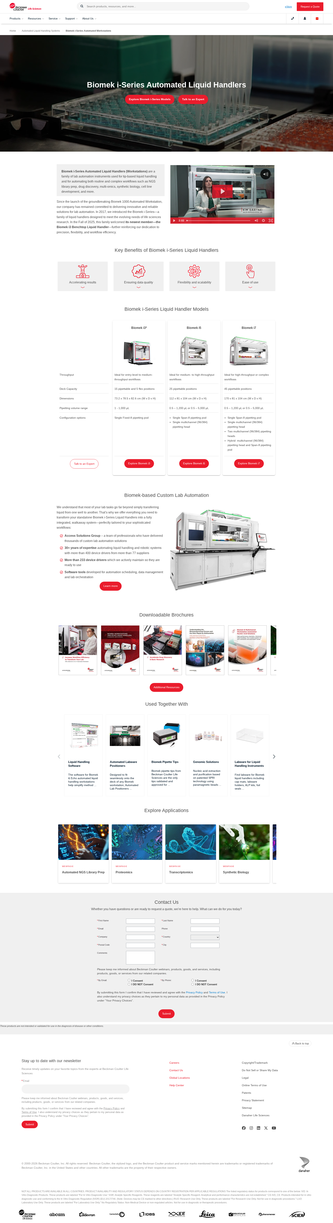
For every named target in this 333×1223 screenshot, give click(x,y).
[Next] (274, 756)
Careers (174, 1062)
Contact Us (176, 1070)
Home (13, 30)
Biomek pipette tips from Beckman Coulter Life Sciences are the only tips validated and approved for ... (166, 777)
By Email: (102, 980)
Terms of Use (217, 992)
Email (100, 928)
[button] (81, 6)
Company (102, 937)
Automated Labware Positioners (123, 763)
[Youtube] (274, 1129)
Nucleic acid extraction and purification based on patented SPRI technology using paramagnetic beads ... (207, 777)
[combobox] (163, 6)
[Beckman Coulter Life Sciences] (25, 6)
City (164, 945)
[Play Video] (174, 221)
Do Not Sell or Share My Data (260, 1070)
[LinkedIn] (258, 1129)
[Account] (305, 18)
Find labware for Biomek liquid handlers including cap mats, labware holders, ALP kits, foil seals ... (249, 781)
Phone (165, 928)
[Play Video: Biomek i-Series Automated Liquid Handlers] (222, 191)
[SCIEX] (296, 1215)
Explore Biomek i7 (249, 463)
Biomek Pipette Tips (164, 762)
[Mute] (256, 221)
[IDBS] (147, 1215)
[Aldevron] (87, 1215)
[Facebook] (244, 1129)
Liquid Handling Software (79, 763)
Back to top (302, 1043)
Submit (166, 1013)
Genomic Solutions (206, 762)
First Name (103, 920)
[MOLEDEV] (237, 1215)
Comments (102, 953)
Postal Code (103, 945)
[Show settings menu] (263, 221)
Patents (246, 1092)
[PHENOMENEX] (267, 1215)
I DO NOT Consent (142, 984)
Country (166, 937)
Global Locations (179, 1077)
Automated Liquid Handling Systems (41, 30)
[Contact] (292, 18)
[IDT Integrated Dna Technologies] (177, 1215)
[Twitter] (266, 1129)
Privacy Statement (253, 1100)
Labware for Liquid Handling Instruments (249, 763)
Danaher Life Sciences (255, 1115)
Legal (245, 1077)
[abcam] (57, 1215)
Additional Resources (166, 687)
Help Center (176, 1085)
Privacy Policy (194, 992)
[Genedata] (117, 1215)
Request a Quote (310, 6)
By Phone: (166, 980)
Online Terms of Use (254, 1085)
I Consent (137, 980)
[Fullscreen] (270, 221)
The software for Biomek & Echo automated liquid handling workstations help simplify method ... (83, 780)
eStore (288, 6)
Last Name (167, 920)
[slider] (219, 221)
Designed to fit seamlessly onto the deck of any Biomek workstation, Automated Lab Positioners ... (124, 781)
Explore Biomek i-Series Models (150, 99)
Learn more (110, 586)
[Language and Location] (317, 18)
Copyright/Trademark (255, 1062)
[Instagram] (251, 1129)
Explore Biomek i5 (194, 463)
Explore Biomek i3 (139, 463)
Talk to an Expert (193, 99)
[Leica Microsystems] (207, 1215)
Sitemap (247, 1107)
